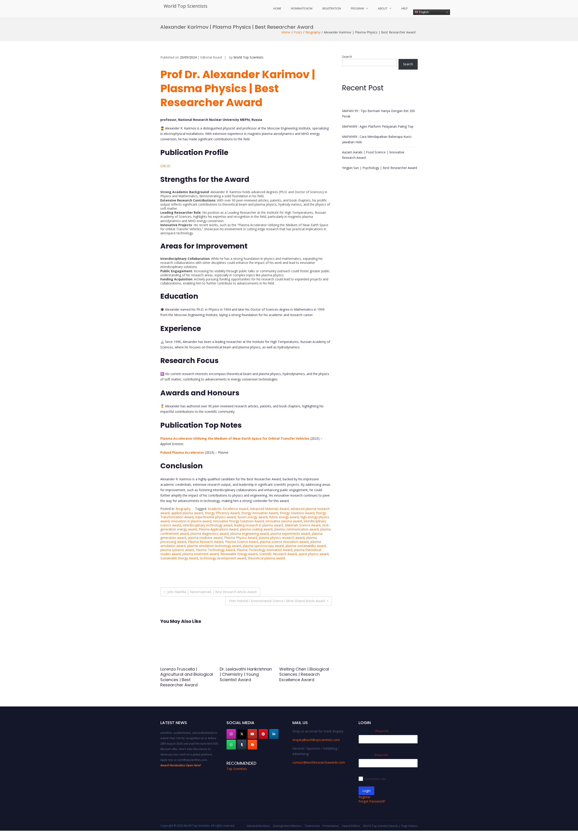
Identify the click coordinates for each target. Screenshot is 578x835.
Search (347, 56)
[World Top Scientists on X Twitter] (242, 734)
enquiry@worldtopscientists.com (316, 740)
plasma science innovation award (284, 541)
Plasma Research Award (205, 541)
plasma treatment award (200, 554)
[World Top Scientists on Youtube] (252, 734)
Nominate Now (301, 8)
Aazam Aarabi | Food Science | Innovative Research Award (373, 155)
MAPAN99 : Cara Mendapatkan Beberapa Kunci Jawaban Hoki (376, 139)
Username (373, 731)
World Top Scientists (185, 6)
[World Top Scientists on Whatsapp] (231, 745)
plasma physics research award (281, 537)
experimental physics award (215, 517)
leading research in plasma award (258, 525)
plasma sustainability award (306, 546)
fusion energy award (252, 517)
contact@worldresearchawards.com (318, 762)
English (423, 12)
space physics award (313, 554)
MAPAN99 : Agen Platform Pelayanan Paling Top (377, 126)
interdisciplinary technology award (207, 525)
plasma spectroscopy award (263, 546)
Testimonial (312, 826)
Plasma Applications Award (218, 529)
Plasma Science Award (241, 541)
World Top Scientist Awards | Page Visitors (390, 826)
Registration (331, 8)
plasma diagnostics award (209, 533)
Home (277, 8)
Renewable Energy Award (238, 554)
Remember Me (375, 779)
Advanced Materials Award (269, 509)
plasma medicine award (205, 537)
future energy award (284, 517)
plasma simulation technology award (214, 546)
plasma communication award (296, 529)
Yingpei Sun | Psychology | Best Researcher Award (379, 168)
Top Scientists (236, 769)
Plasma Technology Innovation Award (264, 550)
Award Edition (351, 826)
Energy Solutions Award (297, 513)
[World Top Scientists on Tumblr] (242, 745)
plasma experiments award (290, 533)
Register (365, 797)
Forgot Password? (372, 801)
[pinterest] (263, 734)
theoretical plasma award (266, 558)
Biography (312, 32)
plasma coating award (256, 529)
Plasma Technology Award (215, 550)
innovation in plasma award (191, 521)
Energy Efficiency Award (222, 513)
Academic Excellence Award (228, 509)
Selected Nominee (258, 826)
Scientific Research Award (278, 554)
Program (357, 8)
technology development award (223, 558)
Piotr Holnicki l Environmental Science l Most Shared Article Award (277, 601)
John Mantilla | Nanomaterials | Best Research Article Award (211, 592)
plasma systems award (177, 550)
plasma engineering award (249, 533)
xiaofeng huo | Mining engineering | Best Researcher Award (181, 674)
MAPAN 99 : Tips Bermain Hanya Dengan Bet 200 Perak (378, 113)
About (382, 8)
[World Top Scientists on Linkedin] (274, 734)
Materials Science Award (302, 525)
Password (373, 755)
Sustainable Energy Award (179, 558)
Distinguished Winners (287, 826)
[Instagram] (231, 734)
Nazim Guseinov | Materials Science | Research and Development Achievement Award (240, 679)
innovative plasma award (284, 521)
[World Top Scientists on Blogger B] (252, 745)
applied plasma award (187, 513)
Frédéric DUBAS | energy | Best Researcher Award (304, 671)
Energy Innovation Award (259, 513)
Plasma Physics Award (240, 537)
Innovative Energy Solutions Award (238, 521)
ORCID (165, 166)
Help (404, 8)
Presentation (331, 826)
